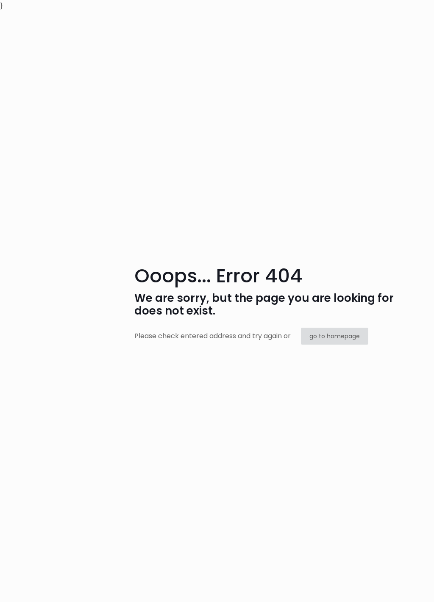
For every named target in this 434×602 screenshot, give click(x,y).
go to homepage (334, 336)
